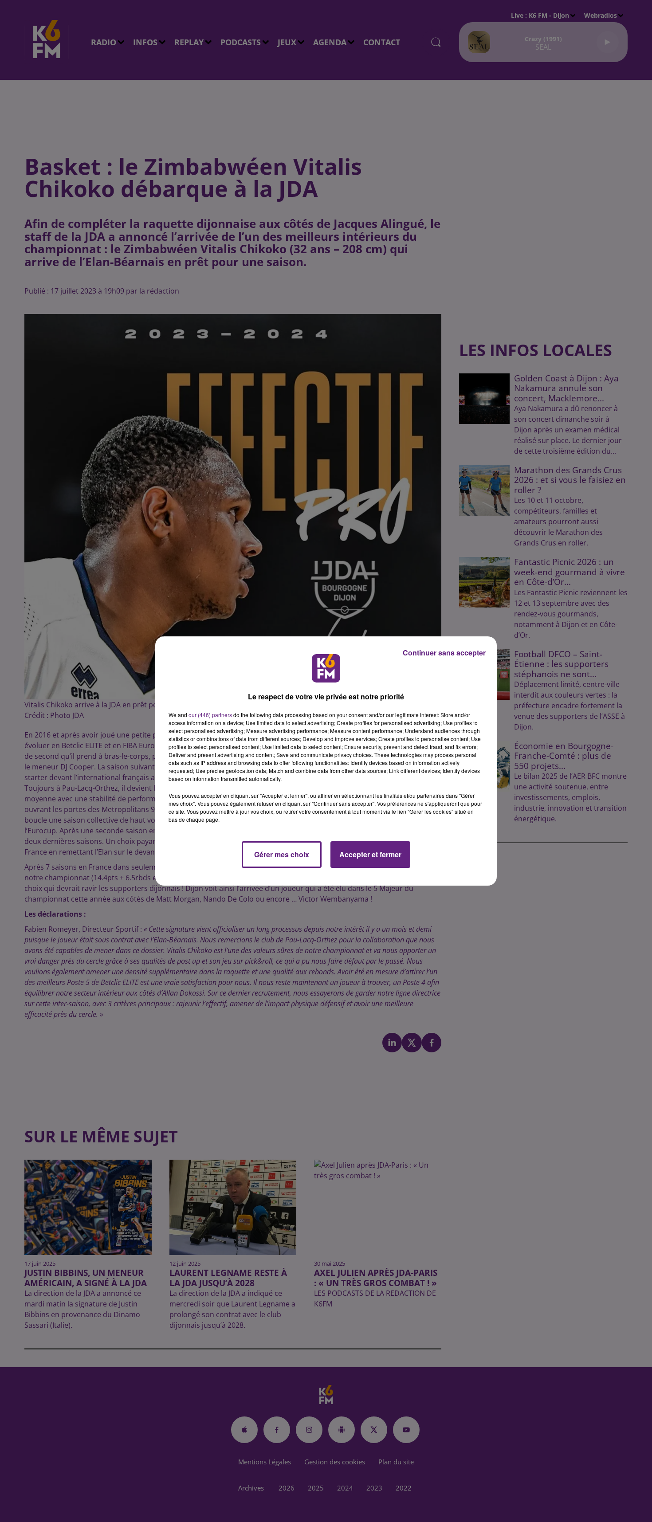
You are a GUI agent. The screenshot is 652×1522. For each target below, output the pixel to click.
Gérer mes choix (281, 854)
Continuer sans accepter (444, 652)
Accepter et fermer (370, 854)
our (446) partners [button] (210, 714)
